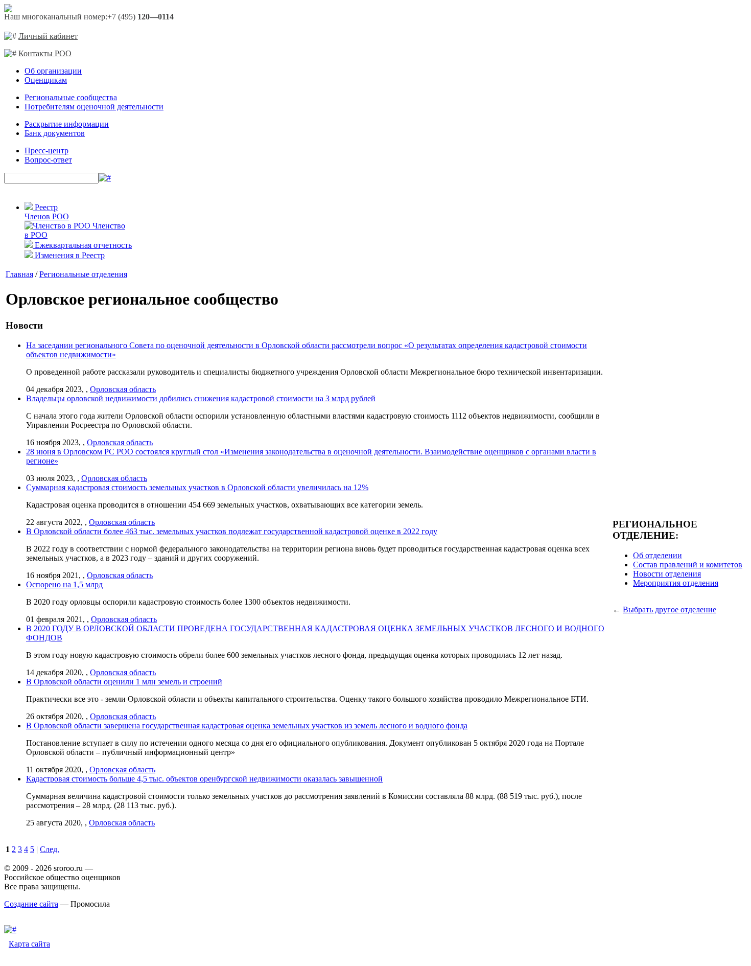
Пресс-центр (46, 150)
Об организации (53, 70)
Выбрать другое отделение (669, 609)
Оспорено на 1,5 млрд (64, 584)
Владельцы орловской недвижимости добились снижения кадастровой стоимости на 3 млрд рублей (200, 398)
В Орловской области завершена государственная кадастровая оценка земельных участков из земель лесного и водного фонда (246, 725)
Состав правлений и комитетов (687, 564)
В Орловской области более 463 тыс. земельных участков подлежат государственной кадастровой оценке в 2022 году (231, 531)
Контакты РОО (45, 53)
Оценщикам (46, 80)
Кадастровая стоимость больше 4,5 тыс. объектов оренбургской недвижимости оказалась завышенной (204, 778)
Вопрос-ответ (48, 159)
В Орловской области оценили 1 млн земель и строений (124, 681)
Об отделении (657, 555)
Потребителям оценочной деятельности (94, 106)
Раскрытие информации (67, 124)
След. (49, 849)
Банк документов (55, 133)
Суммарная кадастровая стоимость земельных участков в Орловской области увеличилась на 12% (197, 487)
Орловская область (123, 389)
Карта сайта (29, 943)
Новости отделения (667, 573)
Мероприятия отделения (675, 583)
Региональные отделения (83, 274)
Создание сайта (31, 904)
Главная (19, 274)
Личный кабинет (48, 36)
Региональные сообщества (71, 97)
